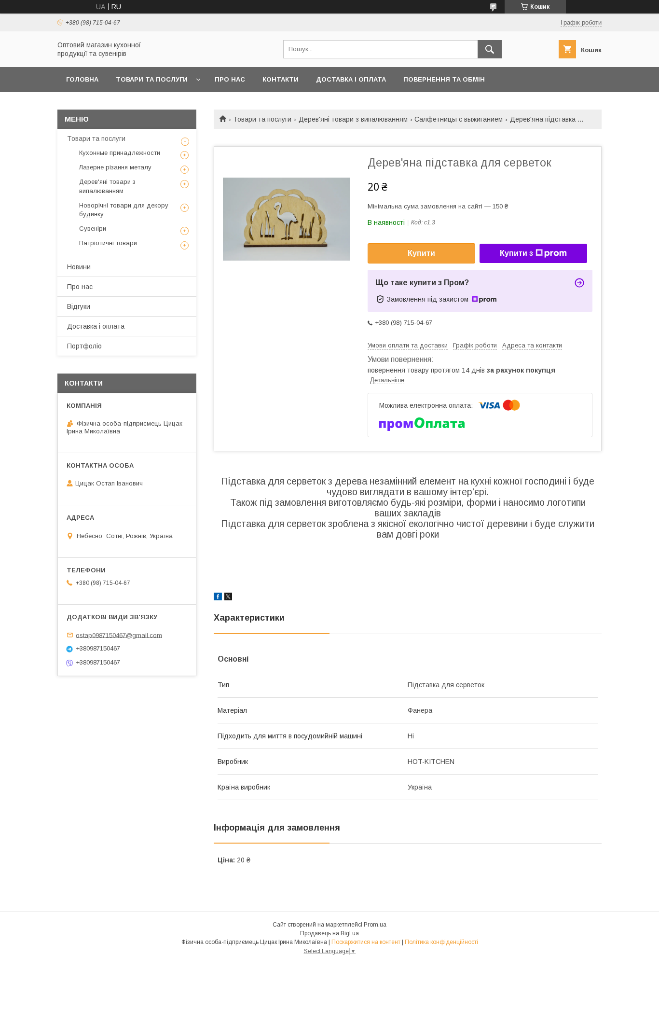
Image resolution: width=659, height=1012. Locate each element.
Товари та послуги (152, 79)
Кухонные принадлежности (119, 152)
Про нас (230, 79)
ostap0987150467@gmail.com (119, 634)
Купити (421, 253)
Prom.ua (375, 924)
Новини (79, 267)
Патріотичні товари (108, 243)
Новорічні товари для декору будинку (123, 210)
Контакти (280, 79)
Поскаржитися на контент (365, 942)
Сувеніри (92, 228)
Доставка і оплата (351, 79)
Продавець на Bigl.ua (329, 933)
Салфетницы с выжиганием (458, 119)
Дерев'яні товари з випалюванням (353, 119)
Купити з (516, 253)
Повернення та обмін (444, 79)
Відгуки (78, 306)
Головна (82, 79)
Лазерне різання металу (115, 167)
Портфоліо (84, 346)
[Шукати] (490, 49)
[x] (228, 598)
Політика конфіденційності (441, 942)
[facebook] (218, 598)
